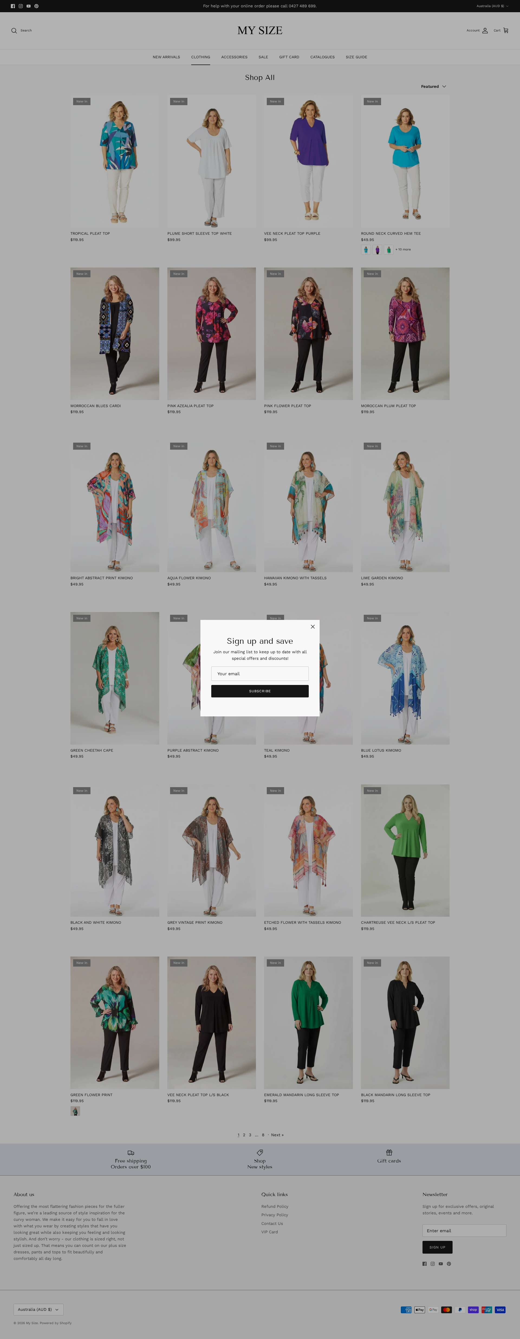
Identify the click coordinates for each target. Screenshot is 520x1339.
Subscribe (260, 691)
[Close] (313, 627)
